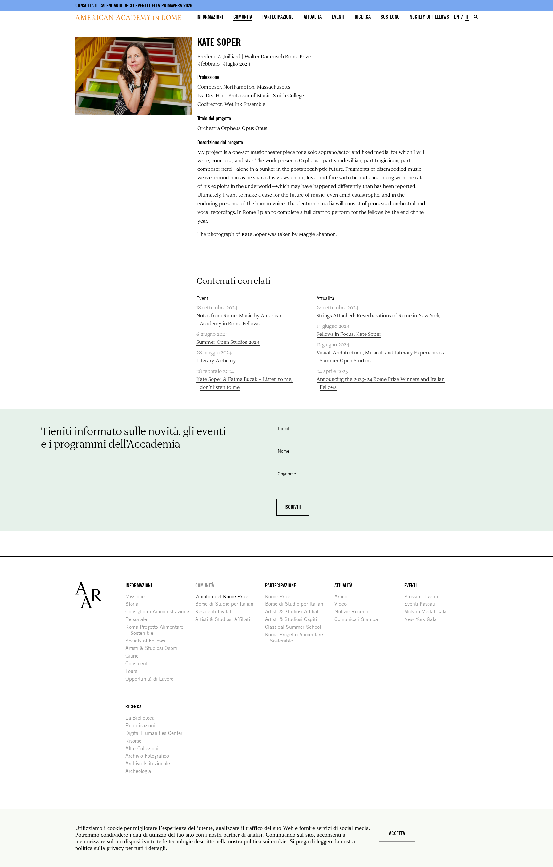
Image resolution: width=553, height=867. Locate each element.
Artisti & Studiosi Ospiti (153, 648)
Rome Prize (280, 597)
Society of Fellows (429, 17)
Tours (133, 671)
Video (343, 604)
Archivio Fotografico (149, 756)
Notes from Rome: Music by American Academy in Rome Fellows (239, 319)
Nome (283, 450)
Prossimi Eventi (423, 597)
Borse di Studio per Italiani (227, 604)
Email (283, 428)
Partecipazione (277, 17)
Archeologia (140, 771)
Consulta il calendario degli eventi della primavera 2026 (133, 6)
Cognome (287, 473)
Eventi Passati (422, 604)
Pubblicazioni (142, 725)
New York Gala (423, 619)
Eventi (338, 17)
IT (467, 17)
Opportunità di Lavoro (151, 679)
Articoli (344, 597)
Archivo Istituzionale (150, 764)
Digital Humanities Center (156, 733)
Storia (134, 604)
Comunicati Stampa (358, 619)
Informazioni (209, 17)
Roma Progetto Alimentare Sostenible (156, 630)
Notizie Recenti (353, 612)
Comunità (242, 17)
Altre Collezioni (144, 748)
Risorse (135, 741)
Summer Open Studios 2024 (228, 341)
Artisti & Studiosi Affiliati (225, 619)
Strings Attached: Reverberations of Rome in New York (378, 315)
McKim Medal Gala (427, 612)
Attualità (313, 17)
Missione (137, 597)
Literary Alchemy (216, 360)
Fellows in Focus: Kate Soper (349, 333)
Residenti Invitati (216, 612)
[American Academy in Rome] (100, 595)
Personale (138, 619)
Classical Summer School (295, 627)
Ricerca (363, 17)
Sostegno (390, 17)
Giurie (134, 656)
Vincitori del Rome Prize (224, 597)
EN (456, 17)
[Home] (128, 17)
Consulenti (139, 663)
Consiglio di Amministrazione (159, 612)
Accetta (397, 833)
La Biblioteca (142, 718)
